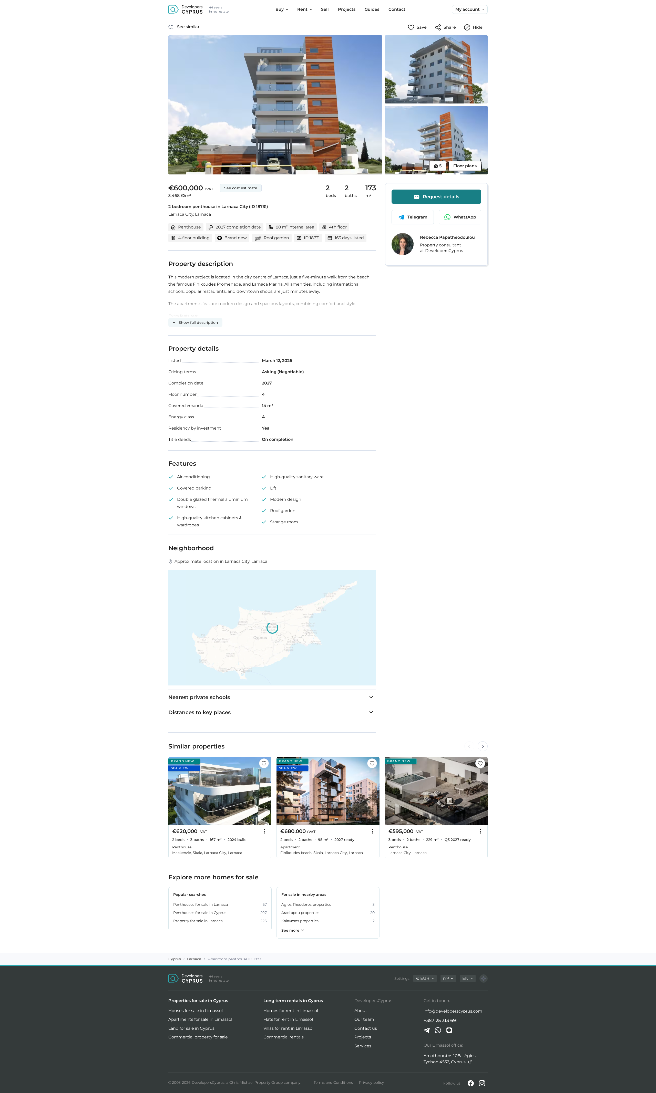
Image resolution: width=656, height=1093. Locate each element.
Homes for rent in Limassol (290, 1010)
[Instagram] (482, 1083)
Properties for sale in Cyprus (198, 1000)
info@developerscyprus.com (453, 1011)
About (360, 1010)
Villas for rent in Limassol (288, 1028)
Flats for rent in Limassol (288, 1019)
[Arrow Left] (469, 746)
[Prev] (175, 791)
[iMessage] (449, 1030)
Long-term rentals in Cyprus (293, 1000)
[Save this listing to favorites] (264, 763)
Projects (362, 1037)
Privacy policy (371, 1082)
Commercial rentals (283, 1037)
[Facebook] (470, 1083)
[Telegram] (426, 1030)
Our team (364, 1019)
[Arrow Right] (482, 746)
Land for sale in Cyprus (191, 1028)
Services (362, 1046)
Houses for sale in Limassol (195, 1010)
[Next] (264, 791)
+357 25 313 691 (441, 1020)
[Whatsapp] (438, 1030)
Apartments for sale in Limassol (200, 1019)
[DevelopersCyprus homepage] (185, 9)
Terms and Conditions (333, 1082)
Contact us (365, 1028)
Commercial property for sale (198, 1037)
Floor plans (465, 165)
